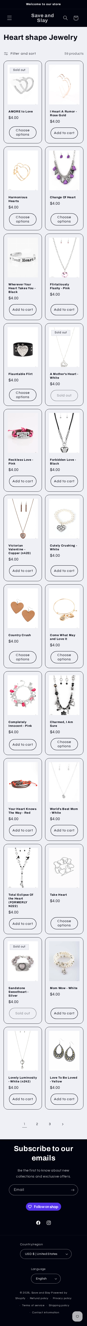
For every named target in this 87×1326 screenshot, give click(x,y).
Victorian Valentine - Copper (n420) (19, 549)
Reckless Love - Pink (20, 461)
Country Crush (19, 635)
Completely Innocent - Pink (20, 723)
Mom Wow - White (64, 988)
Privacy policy (62, 1298)
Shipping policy (59, 1305)
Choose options (22, 132)
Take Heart (58, 895)
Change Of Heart (63, 197)
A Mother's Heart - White (64, 375)
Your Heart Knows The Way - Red (22, 810)
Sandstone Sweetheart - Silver (18, 992)
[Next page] (62, 1124)
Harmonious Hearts (17, 199)
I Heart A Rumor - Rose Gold (63, 113)
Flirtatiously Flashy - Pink (60, 286)
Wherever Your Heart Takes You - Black (21, 288)
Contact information (45, 1312)
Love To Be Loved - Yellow (63, 1079)
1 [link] (24, 1124)
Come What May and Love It (62, 637)
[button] (9, 18)
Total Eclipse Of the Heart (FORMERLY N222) (20, 900)
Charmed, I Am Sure (61, 723)
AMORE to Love (20, 111)
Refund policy (39, 1298)
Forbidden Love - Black (63, 461)
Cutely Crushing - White (63, 547)
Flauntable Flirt (20, 374)
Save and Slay (41, 1293)
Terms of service (33, 1305)
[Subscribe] (73, 1189)
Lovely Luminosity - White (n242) (22, 1079)
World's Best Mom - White (64, 810)
